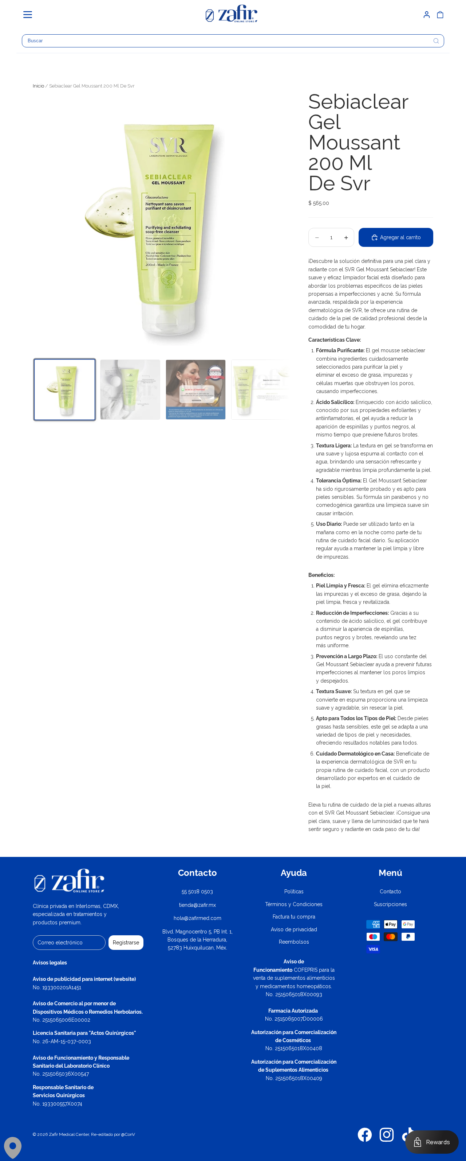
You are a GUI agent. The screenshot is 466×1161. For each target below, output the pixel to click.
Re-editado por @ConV (113, 1134)
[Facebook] (365, 1134)
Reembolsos (294, 942)
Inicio (38, 86)
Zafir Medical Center (69, 1134)
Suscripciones (390, 904)
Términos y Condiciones (294, 904)
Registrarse (126, 943)
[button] (31, 14)
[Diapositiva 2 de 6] (130, 390)
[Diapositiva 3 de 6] (196, 390)
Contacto (390, 891)
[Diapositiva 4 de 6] (261, 390)
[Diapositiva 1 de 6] (64, 389)
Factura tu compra (294, 917)
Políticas (294, 891)
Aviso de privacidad (294, 929)
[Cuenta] (427, 15)
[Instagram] (386, 1134)
